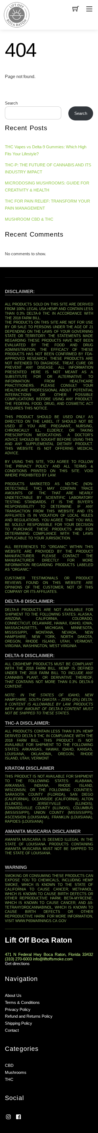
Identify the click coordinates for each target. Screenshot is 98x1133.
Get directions (17, 963)
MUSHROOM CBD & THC (29, 219)
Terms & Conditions (22, 1002)
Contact (12, 1030)
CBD (9, 1065)
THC (9, 1079)
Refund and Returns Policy (29, 1016)
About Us (13, 995)
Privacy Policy (17, 1009)
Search (11, 103)
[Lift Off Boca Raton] (16, 14)
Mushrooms (15, 1072)
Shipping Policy (18, 1023)
